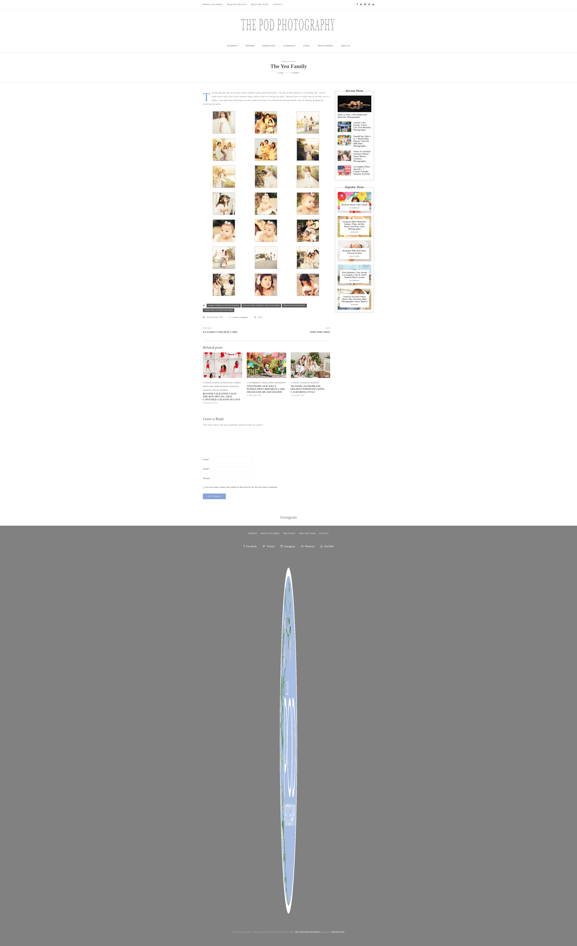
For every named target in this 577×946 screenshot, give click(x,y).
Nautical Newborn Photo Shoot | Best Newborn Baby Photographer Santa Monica (354, 299)
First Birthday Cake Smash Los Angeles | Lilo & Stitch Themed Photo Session (354, 274)
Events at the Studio (222, 383)
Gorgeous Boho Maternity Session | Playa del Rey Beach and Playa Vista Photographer (354, 225)
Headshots (280, 383)
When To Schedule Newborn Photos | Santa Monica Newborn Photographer (361, 156)
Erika (281, 73)
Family (306, 46)
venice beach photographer (218, 310)
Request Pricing (236, 4)
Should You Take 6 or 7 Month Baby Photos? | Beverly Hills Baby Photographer (361, 141)
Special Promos (325, 46)
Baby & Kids (268, 383)
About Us (345, 46)
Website (206, 478)
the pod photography (294, 305)
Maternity (232, 46)
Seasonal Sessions (309, 383)
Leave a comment (240, 317)
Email (206, 469)
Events (208, 383)
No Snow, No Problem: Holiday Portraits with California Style (307, 389)
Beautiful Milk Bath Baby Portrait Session (354, 252)
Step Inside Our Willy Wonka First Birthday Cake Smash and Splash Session (266, 389)
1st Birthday (289, 46)
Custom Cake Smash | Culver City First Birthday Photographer (362, 126)
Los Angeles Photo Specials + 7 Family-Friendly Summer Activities (361, 170)
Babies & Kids (268, 46)
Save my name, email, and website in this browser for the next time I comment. (241, 487)
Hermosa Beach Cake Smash (354, 205)
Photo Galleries (213, 4)
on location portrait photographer (261, 305)
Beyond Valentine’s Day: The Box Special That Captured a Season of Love (221, 396)
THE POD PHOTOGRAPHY (307, 932)
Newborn (250, 46)
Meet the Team (307, 533)
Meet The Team (259, 4)
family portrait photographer (223, 305)
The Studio (289, 533)
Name (206, 459)
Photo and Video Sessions (216, 386)
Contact (278, 4)
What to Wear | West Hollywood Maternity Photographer (352, 116)
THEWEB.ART (338, 932)
